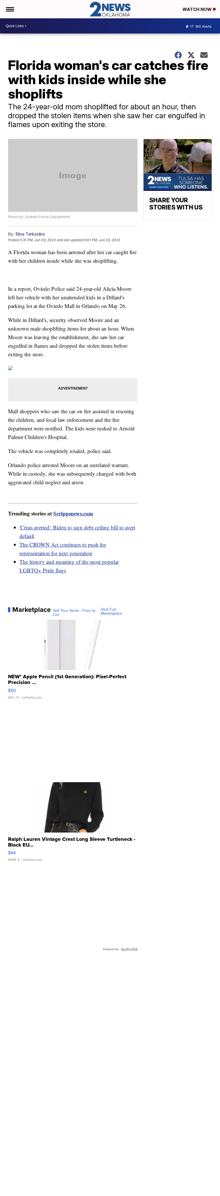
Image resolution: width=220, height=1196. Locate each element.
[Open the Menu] (9, 9)
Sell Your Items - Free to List (74, 613)
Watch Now (197, 9)
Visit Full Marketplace (111, 612)
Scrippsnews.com (73, 513)
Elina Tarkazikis (30, 234)
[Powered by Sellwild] (129, 949)
